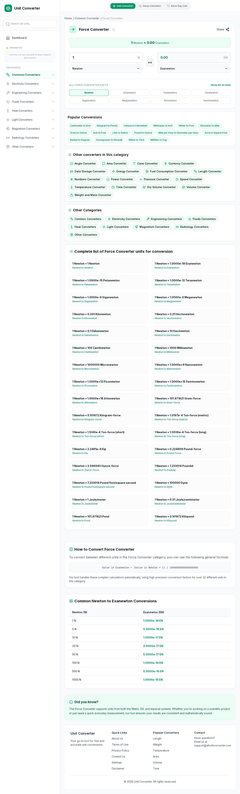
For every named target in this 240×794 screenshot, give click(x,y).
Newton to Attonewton (86, 402)
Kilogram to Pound (107, 125)
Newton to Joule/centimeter (172, 503)
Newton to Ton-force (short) (89, 436)
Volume (157, 762)
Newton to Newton (84, 267)
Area (156, 756)
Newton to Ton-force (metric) (172, 419)
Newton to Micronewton (87, 368)
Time (156, 768)
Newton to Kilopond (167, 520)
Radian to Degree (80, 139)
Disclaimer (118, 768)
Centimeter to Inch (80, 125)
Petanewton (170, 92)
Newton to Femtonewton (170, 385)
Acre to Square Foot (216, 132)
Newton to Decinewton (169, 335)
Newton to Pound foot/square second (94, 486)
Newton (88, 92)
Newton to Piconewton (86, 385)
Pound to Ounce (143, 132)
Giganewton (88, 100)
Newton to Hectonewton (170, 318)
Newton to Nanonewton (169, 368)
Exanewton (130, 92)
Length (157, 738)
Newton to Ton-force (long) (171, 436)
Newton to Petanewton (86, 284)
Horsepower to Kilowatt (109, 139)
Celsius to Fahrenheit (135, 125)
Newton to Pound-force (169, 453)
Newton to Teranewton (169, 284)
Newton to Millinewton (168, 352)
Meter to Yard (136, 139)
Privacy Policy (120, 750)
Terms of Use (120, 744)
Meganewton (129, 100)
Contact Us (118, 756)
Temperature (161, 750)
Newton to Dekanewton (86, 335)
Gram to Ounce (78, 132)
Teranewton (211, 92)
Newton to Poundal (167, 470)
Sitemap (117, 762)
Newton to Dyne (165, 486)
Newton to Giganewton (86, 301)
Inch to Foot (99, 132)
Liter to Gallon (120, 132)
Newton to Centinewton (86, 352)
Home (68, 18)
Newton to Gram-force (169, 402)
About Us (117, 738)
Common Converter (87, 18)
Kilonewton (170, 100)
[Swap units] (150, 62)
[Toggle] (53, 75)
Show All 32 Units (221, 85)
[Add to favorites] (113, 29)
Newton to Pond (82, 520)
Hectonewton (211, 100)
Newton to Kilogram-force (88, 419)
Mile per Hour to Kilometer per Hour (178, 132)
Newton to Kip (81, 453)
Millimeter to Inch (163, 125)
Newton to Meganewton (169, 301)
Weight (157, 744)
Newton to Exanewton (168, 267)
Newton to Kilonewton (86, 318)
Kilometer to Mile (209, 125)
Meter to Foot (186, 125)
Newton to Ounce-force (87, 470)
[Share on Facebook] (234, 39)
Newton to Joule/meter (86, 503)
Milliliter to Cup (159, 139)
